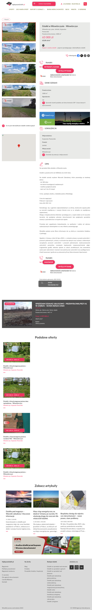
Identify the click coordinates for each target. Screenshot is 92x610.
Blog (67, 9)
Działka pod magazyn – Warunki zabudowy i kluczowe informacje (18, 513)
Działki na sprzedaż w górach (56, 569)
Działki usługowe (52, 601)
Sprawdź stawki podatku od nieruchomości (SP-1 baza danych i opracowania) (64, 104)
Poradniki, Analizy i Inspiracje (34, 571)
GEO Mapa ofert (22, 9)
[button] (19, 146)
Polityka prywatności (8, 569)
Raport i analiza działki (49, 48)
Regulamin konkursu (8, 571)
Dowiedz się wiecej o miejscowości (57, 154)
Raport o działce (37, 9)
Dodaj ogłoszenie (45, 4)
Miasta (73, 9)
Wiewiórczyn (46, 29)
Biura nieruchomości (55, 9)
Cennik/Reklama (7, 579)
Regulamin (5, 566)
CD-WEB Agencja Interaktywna (80, 608)
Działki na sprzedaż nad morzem (57, 566)
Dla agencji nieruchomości (10, 577)
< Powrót (6, 19)
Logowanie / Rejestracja (71, 4)
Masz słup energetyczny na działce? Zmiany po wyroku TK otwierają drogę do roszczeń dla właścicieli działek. (45, 514)
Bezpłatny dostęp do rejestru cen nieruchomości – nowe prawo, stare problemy (72, 515)
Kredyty (27, 569)
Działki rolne (51, 590)
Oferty (11, 9)
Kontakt (4, 582)
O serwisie (82, 9)
